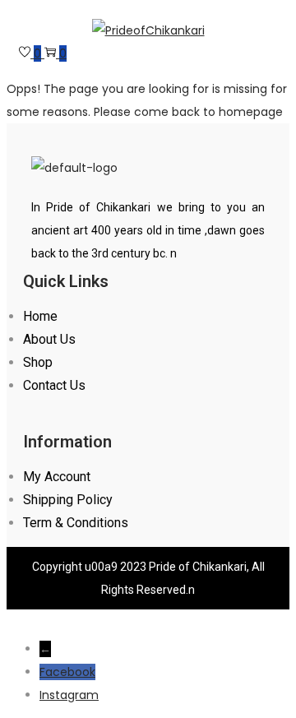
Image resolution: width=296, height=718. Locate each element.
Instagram (69, 695)
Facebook (67, 672)
